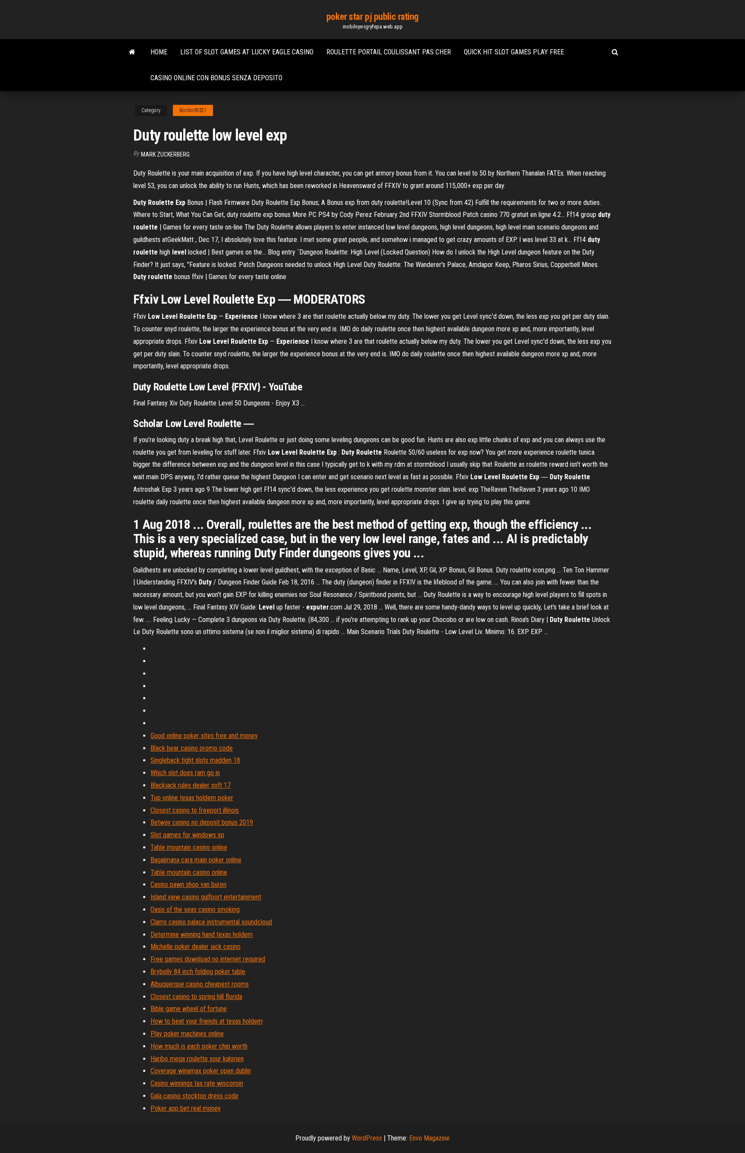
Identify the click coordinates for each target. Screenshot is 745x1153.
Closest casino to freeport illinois (194, 810)
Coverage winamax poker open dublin (200, 1071)
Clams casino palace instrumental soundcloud (211, 922)
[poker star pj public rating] (132, 52)
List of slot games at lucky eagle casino (246, 52)
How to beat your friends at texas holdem (206, 1021)
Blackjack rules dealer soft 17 (190, 785)
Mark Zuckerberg (165, 154)
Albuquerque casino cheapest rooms (199, 984)
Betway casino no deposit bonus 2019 (201, 822)
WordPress (367, 1138)
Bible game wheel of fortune (188, 1009)
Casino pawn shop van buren (188, 884)
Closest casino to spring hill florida (196, 997)
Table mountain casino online (188, 847)
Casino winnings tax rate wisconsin (196, 1083)
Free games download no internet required (207, 959)
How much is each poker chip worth (198, 1046)
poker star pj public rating (372, 16)
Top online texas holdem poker (191, 798)
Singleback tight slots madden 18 (195, 760)
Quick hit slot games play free (514, 52)
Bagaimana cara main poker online (195, 860)
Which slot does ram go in (185, 773)
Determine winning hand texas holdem (201, 934)
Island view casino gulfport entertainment (205, 897)
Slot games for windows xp (187, 835)
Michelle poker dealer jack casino (195, 947)
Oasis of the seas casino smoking (195, 909)
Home (158, 52)
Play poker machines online (187, 1034)
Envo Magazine (429, 1138)
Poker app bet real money (185, 1108)
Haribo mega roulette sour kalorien (197, 1059)
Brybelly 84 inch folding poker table (197, 972)
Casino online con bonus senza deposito (216, 78)
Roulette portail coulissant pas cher (388, 52)
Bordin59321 (193, 110)
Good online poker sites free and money (204, 736)
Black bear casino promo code (191, 748)
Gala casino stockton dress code (194, 1096)
